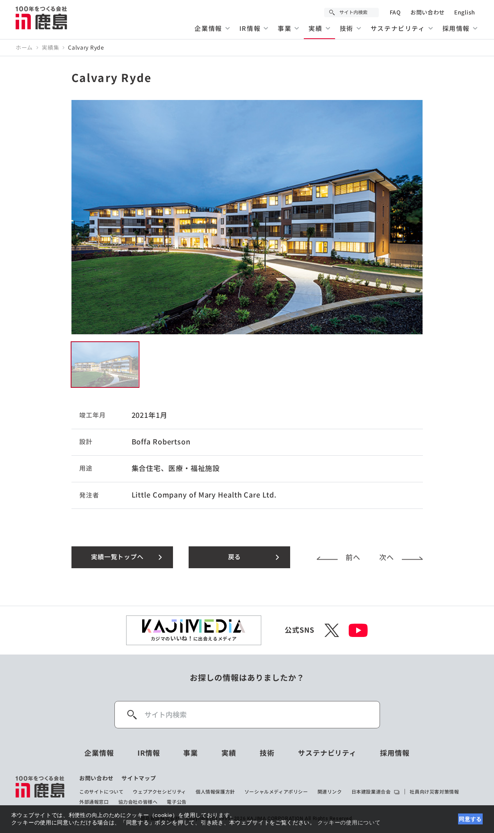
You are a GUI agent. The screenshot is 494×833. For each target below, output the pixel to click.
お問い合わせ (427, 12)
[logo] (40, 790)
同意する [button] (470, 819)
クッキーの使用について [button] (349, 822)
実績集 (50, 47)
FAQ (395, 12)
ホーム (24, 47)
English (464, 12)
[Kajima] (42, 17)
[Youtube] (358, 630)
